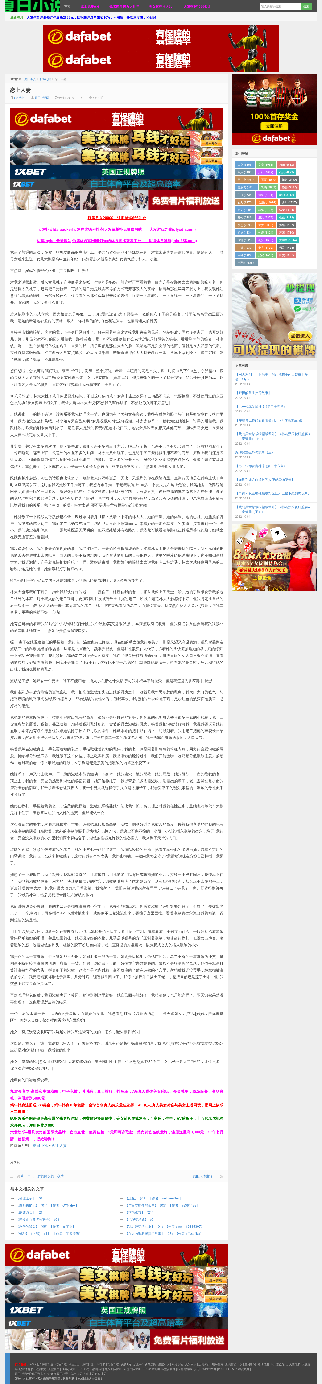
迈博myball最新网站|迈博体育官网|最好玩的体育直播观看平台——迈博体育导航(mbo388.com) (117, 240)
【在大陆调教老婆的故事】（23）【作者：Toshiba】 (164, 1233)
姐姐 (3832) (289, 179)
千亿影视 (83, 1369)
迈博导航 (263, 1364)
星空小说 (163, 1364)
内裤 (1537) (245, 247)
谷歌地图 (88, 1374)
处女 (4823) (286, 172)
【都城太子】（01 (29, 1198)
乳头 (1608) (265, 240)
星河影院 (250, 1364)
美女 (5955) (265, 164)
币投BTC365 (226, 1369)
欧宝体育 (24, 1369)
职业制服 (45, 79)
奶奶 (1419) (265, 255)
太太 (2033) (265, 225)
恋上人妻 (20, 90)
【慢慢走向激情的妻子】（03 (37, 1219)
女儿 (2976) (245, 202)
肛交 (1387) (286, 255)
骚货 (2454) (265, 210)
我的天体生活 (203, 1176)
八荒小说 (177, 1364)
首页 (67, 6)
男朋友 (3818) (246, 187)
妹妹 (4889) (265, 172)
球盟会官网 (168, 1369)
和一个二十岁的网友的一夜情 (42, 1176)
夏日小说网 (42, 97)
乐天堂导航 (293, 1364)
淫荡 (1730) (286, 232)
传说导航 (61, 1364)
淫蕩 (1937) (286, 225)
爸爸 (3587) (289, 187)
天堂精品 (53, 1369)
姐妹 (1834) (245, 232)
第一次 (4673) (246, 179)
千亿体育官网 (151, 1369)
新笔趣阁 (150, 1364)
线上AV (138, 1364)
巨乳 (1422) (245, 255)
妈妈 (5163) (245, 172)
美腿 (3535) (245, 195)
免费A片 (126, 1364)
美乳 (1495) (265, 247)
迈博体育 (204, 1364)
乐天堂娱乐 (278, 1364)
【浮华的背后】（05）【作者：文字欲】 (46, 1226)
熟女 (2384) (286, 210)
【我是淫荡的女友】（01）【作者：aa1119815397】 (164, 1226)
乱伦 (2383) (245, 217)
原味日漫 (88, 1364)
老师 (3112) (286, 195)
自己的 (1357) (246, 262)
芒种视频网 (242, 1369)
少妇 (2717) (289, 202)
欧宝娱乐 (74, 1364)
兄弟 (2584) (245, 210)
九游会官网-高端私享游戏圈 (34, 1091)
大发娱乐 (190, 1364)
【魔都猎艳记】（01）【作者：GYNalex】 (47, 1205)
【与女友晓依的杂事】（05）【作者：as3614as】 (162, 1205)
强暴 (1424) (286, 247)
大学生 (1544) (288, 240)
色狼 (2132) (286, 217)
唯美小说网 (69, 1369)
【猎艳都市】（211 (139, 1212)
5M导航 (100, 1364)
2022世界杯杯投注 (41, 1364)
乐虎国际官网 (132, 1369)
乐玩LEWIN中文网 (204, 1369)
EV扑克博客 (184, 1369)
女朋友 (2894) (267, 202)
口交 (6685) (245, 164)
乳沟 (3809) (268, 187)
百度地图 (100, 1374)
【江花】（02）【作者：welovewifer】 (153, 1198)
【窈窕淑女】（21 (29, 1212)
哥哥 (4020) (268, 179)
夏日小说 (32, 6)
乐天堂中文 (39, 1369)
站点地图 (76, 1374)
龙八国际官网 (113, 1369)
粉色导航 (113, 1364)
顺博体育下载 (233, 1364)
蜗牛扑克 (217, 1364)
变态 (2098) (245, 225)
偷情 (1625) (245, 240)
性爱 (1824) (265, 232)
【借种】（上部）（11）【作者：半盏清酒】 (49, 1233)
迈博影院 (97, 1369)
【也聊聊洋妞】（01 (140, 1219)
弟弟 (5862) (286, 164)
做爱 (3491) (265, 195)
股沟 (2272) (265, 217)
